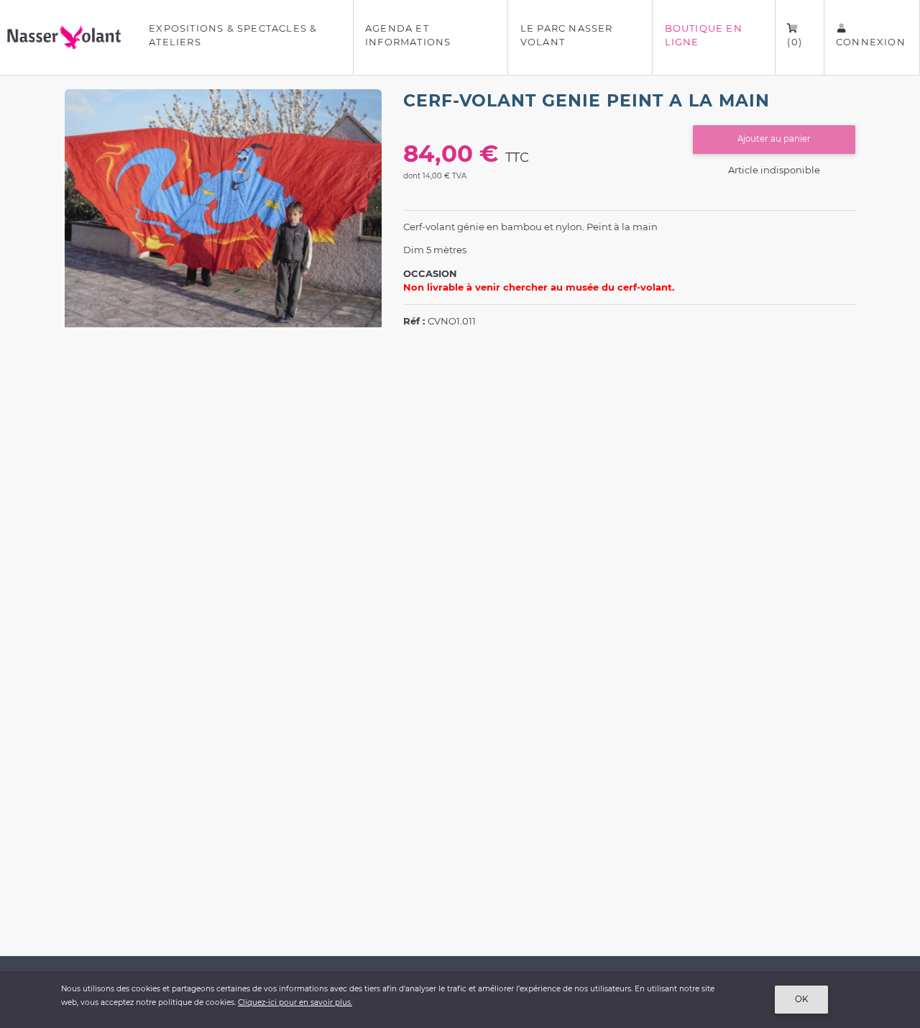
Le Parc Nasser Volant (566, 35)
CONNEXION (871, 41)
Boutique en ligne (703, 35)
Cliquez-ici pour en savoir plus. (295, 1002)
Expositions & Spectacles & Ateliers (233, 35)
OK (801, 999)
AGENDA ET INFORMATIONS (408, 35)
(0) (794, 41)
